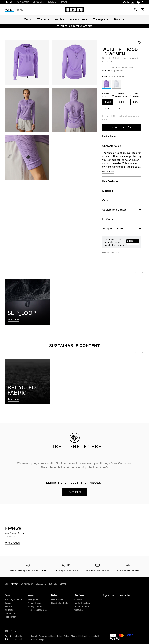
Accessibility (94, 636)
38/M (136, 101)
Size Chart (136, 95)
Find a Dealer (109, 136)
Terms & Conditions (47, 636)
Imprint (34, 636)
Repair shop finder (60, 602)
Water (9, 9)
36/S (121, 101)
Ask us (7, 595)
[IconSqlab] (52, 2)
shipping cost (117, 70)
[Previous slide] (136, 272)
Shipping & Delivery (14, 599)
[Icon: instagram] (15, 631)
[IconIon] (8, 2)
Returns (8, 606)
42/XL (122, 108)
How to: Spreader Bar (38, 609)
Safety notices (35, 606)
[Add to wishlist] (139, 42)
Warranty (9, 609)
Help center (10, 616)
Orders (8, 602)
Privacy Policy (63, 636)
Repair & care (34, 602)
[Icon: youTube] (6, 631)
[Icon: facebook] (11, 631)
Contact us (10, 613)
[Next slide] (142, 272)
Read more (108, 171)
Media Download (82, 602)
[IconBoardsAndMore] (6, 584)
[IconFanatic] (38, 2)
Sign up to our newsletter (116, 595)
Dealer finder (57, 599)
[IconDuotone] (23, 2)
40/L (107, 108)
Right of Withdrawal (79, 636)
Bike (20, 9)
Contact (78, 599)
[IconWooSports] (63, 2)
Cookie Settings (37, 639)
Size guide (33, 599)
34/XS (108, 101)
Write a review (12, 542)
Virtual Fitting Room (121, 95)
